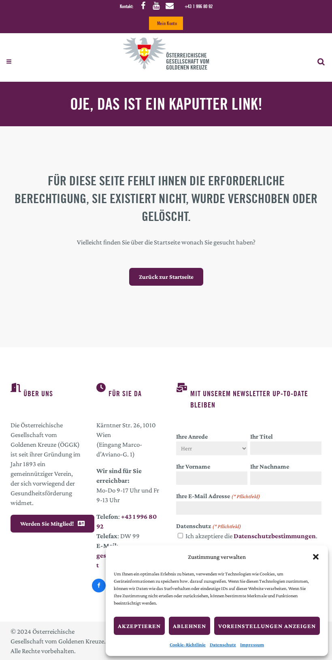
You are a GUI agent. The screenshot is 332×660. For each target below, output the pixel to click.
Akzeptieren (139, 626)
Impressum (252, 644)
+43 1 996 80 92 (199, 6)
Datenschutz (223, 644)
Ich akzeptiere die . (251, 536)
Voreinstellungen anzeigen (267, 626)
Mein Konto (167, 23)
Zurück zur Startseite (166, 277)
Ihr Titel (261, 436)
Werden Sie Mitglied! (47, 523)
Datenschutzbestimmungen (275, 536)
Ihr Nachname (269, 466)
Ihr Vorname (193, 466)
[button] (316, 557)
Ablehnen (189, 626)
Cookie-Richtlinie (188, 644)
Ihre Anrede (192, 436)
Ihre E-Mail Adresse (218, 495)
